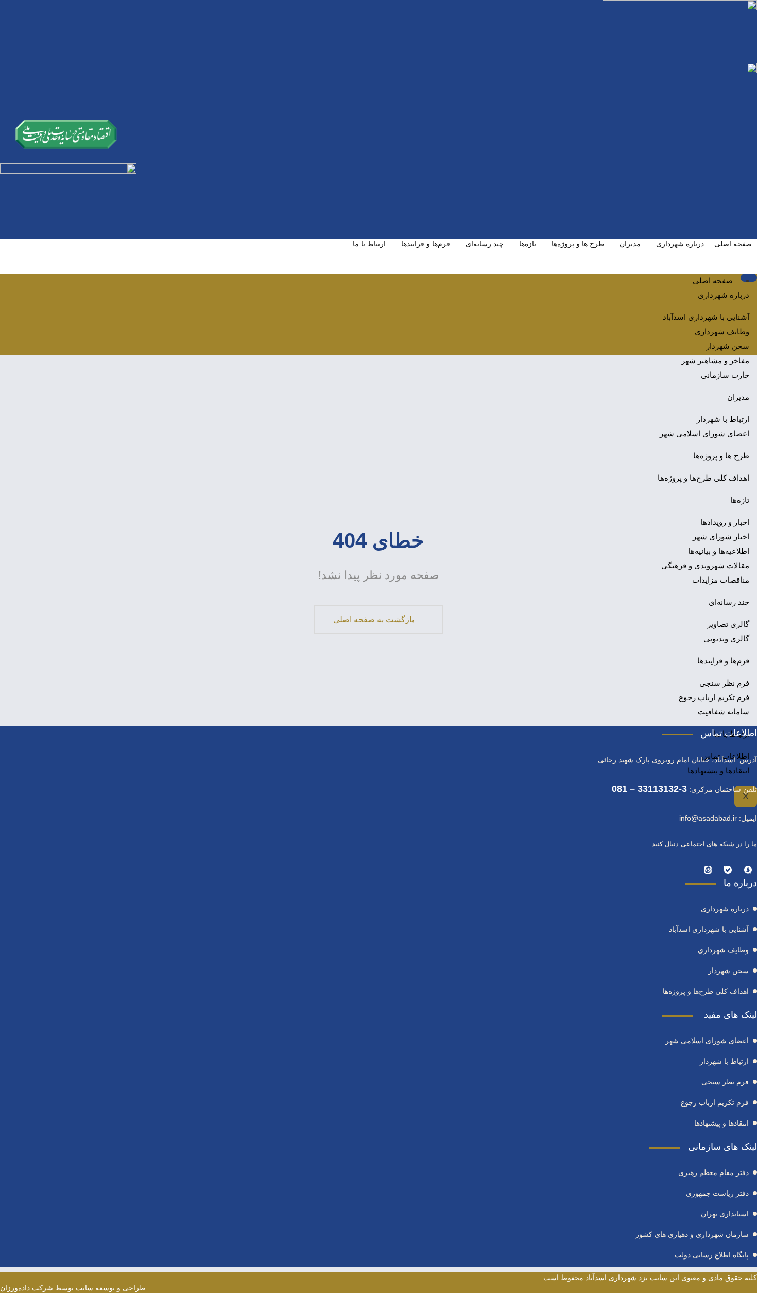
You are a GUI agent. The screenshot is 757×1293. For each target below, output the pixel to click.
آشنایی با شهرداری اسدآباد (706, 317)
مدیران (630, 244)
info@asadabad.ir (708, 818)
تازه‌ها (527, 244)
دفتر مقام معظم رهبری (713, 1172)
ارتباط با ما (369, 244)
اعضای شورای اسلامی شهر (707, 1040)
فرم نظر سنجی (724, 682)
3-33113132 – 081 (649, 789)
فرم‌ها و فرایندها (425, 244)
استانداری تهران (725, 1214)
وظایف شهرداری (722, 331)
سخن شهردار (727, 346)
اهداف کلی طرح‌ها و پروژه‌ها (706, 991)
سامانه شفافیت (723, 711)
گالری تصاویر (728, 624)
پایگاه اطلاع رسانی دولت (712, 1255)
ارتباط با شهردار (724, 1061)
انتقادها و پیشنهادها (718, 770)
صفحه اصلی (733, 244)
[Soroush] (748, 869)
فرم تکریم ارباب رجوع (714, 697)
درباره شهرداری (680, 244)
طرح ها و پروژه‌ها (578, 244)
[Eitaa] (708, 869)
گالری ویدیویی (726, 638)
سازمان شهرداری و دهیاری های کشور (692, 1234)
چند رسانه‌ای (485, 244)
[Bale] (728, 869)
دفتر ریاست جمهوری (717, 1193)
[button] (744, 338)
